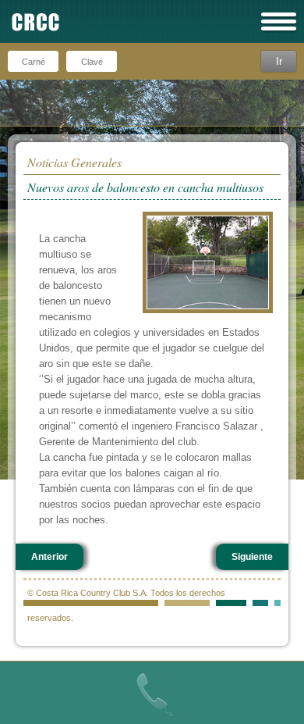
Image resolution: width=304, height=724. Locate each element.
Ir (279, 61)
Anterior (49, 556)
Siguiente (252, 556)
